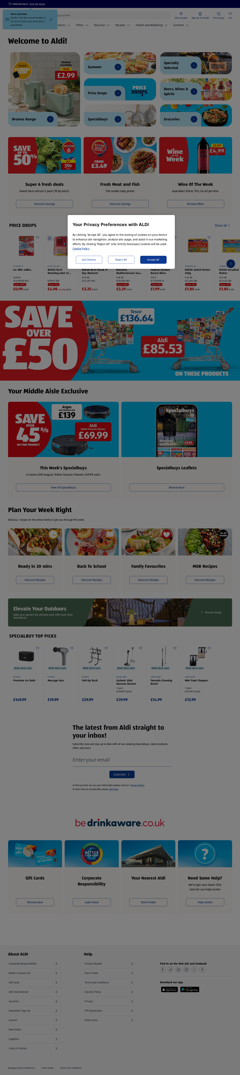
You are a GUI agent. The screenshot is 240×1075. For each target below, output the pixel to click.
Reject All (121, 260)
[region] (121, 242)
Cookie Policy (81, 249)
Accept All (153, 260)
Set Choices (89, 260)
